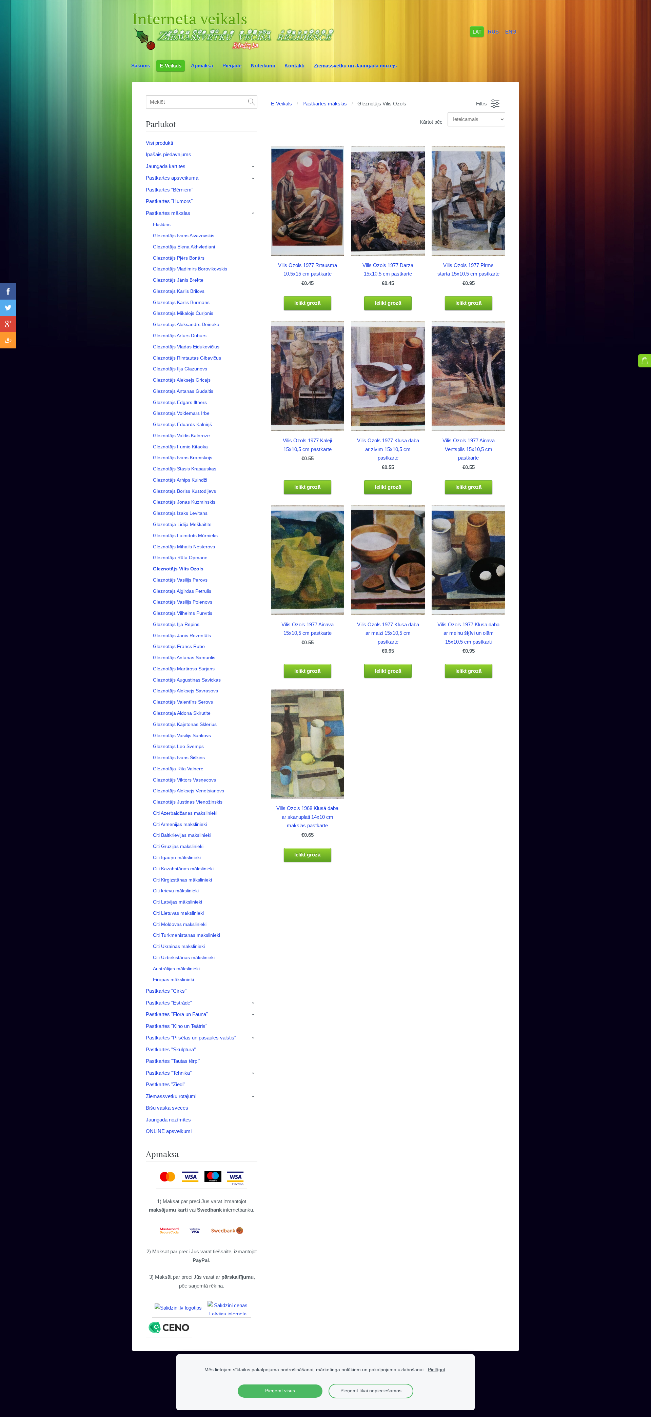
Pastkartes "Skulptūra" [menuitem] (171, 1049)
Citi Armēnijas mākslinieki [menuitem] (180, 824)
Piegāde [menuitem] (231, 65)
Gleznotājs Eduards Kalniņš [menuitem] (182, 424)
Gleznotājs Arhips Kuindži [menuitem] (180, 480)
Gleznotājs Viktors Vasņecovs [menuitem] (184, 780)
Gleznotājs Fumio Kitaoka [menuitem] (180, 446)
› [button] (253, 166)
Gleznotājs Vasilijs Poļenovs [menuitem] (182, 602)
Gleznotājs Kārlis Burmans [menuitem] (181, 302)
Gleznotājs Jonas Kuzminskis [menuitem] (184, 502)
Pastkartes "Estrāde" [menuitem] (169, 1003)
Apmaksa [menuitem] (202, 65)
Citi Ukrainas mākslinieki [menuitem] (179, 946)
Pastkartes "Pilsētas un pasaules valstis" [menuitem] (191, 1037)
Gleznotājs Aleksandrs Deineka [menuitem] (186, 324)
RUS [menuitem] (493, 31)
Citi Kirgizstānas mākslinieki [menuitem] (182, 880)
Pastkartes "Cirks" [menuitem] (166, 991)
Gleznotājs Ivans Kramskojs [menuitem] (182, 457)
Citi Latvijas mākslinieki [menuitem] (177, 902)
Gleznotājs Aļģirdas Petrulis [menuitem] (182, 591)
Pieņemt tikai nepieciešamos (370, 1390)
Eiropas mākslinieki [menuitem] (173, 979)
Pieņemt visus (280, 1390)
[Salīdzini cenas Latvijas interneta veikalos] (228, 1308)
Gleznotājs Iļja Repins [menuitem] (176, 624)
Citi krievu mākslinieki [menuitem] (176, 890)
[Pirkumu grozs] (644, 360)
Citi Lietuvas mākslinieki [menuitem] (178, 913)
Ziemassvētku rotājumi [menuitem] (171, 1096)
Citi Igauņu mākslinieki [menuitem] (177, 857)
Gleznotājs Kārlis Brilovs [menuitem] (178, 291)
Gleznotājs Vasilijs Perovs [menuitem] (180, 580)
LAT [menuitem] (477, 31)
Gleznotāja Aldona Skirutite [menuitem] (182, 713)
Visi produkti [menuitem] (159, 143)
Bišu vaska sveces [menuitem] (167, 1108)
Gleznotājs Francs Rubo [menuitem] (179, 646)
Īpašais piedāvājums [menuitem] (168, 154)
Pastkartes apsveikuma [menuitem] (172, 178)
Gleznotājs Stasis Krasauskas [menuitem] (184, 468)
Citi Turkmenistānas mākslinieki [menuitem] (186, 935)
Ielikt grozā (307, 303)
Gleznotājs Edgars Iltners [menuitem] (180, 402)
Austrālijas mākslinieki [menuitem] (176, 968)
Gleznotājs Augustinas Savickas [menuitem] (187, 680)
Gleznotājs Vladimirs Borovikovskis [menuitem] (190, 268)
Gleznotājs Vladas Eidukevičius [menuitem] (186, 346)
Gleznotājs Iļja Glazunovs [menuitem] (180, 368)
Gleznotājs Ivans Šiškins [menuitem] (179, 757)
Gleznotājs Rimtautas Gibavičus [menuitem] (187, 358)
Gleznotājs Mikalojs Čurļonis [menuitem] (183, 313)
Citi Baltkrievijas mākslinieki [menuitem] (182, 835)
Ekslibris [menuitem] (162, 224)
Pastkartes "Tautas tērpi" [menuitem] (173, 1061)
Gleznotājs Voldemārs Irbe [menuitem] (181, 413)
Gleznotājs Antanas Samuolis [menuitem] (184, 657)
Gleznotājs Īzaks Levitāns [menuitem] (180, 513)
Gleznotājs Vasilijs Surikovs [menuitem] (182, 735)
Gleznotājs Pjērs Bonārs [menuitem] (178, 258)
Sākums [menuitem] (140, 65)
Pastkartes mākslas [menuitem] (168, 213)
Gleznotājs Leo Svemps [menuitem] (178, 746)
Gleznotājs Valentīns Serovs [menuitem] (183, 702)
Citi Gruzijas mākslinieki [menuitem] (178, 846)
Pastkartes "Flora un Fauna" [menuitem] (177, 1014)
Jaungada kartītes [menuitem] (165, 166)
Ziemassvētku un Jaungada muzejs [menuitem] (355, 65)
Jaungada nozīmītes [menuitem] (168, 1119)
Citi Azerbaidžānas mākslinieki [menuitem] (185, 813)
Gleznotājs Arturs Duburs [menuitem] (179, 335)
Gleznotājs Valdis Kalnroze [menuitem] (181, 435)
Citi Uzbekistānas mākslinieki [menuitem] (184, 957)
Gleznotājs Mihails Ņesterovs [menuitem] (184, 546)
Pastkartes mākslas (324, 103)
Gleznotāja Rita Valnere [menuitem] (178, 768)
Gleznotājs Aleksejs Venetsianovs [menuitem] (188, 790)
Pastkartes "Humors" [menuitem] (169, 201)
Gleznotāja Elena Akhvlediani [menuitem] (184, 246)
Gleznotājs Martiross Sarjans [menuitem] (184, 668)
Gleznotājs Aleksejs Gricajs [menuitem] (182, 380)
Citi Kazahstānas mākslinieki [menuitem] (183, 868)
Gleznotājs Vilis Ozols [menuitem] (178, 568)
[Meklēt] (251, 102)
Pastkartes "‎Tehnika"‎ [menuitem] (169, 1073)
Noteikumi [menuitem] (263, 65)
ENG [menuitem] (510, 31)
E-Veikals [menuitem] (170, 65)
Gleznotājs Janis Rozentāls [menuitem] (182, 635)
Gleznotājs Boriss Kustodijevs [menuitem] (184, 491)
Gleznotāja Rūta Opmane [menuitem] (180, 557)
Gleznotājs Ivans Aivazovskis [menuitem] (183, 235)
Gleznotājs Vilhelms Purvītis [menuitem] (182, 613)
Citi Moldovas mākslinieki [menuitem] (179, 924)
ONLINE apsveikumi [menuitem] (169, 1131)
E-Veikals (281, 103)
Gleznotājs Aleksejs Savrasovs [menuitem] (185, 690)
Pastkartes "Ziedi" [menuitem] (165, 1084)
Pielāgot (436, 1369)
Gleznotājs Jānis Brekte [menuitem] (178, 280)
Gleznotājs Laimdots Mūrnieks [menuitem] (185, 535)
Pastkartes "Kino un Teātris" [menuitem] (176, 1026)
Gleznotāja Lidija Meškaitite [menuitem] (182, 524)
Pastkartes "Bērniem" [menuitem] (169, 190)
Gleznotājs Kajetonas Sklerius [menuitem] (185, 724)
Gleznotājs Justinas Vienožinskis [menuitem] (187, 802)
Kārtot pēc (431, 122)
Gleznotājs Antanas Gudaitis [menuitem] (183, 391)
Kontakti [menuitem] (294, 65)
